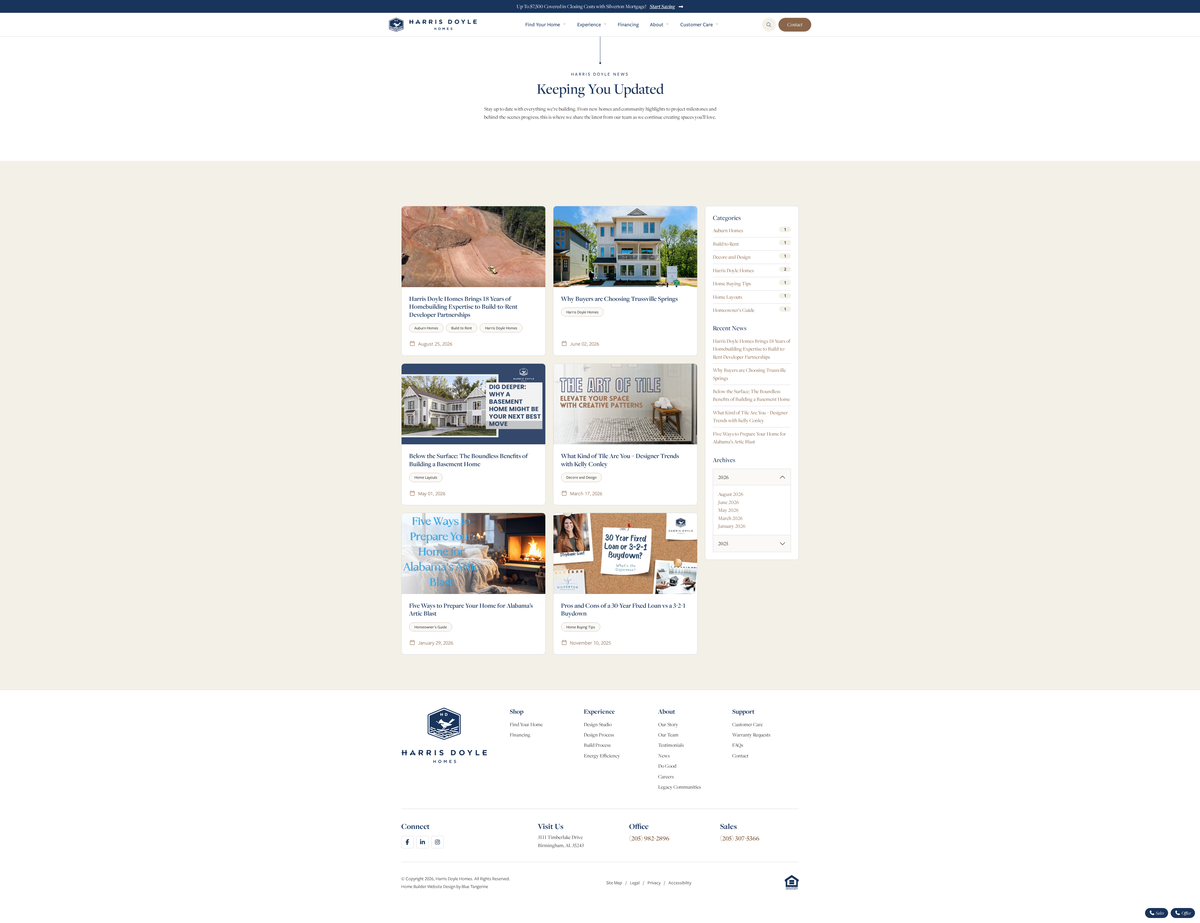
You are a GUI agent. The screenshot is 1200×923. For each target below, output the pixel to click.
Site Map (614, 883)
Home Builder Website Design (428, 886)
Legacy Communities (679, 787)
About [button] (657, 24)
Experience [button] (589, 24)
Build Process (597, 745)
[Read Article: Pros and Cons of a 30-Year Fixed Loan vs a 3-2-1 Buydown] (625, 553)
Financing (628, 24)
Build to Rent (461, 328)
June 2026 (728, 502)
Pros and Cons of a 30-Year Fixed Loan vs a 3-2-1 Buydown (623, 609)
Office (1186, 913)
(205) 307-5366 (739, 838)
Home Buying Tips (580, 627)
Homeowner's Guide (430, 627)
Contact (794, 24)
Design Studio (598, 724)
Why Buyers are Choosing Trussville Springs (619, 298)
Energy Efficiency (602, 755)
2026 (723, 477)
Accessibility (679, 883)
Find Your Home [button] (543, 24)
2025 (723, 543)
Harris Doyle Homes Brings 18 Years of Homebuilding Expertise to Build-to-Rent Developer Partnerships (463, 306)
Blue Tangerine (475, 886)
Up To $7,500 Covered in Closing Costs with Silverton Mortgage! (596, 6)
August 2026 (730, 494)
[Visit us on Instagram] (437, 842)
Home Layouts (425, 477)
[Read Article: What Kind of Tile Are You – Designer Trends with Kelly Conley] (625, 404)
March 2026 (730, 518)
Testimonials (671, 745)
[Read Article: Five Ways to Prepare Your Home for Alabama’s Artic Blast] (473, 553)
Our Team (668, 734)
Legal (635, 883)
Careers (666, 776)
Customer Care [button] (697, 24)
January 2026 (731, 526)
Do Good (667, 766)
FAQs (737, 745)
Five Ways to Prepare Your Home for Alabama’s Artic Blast (471, 609)
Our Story (668, 724)
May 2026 (728, 510)
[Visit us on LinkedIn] (422, 842)
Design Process (599, 734)
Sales (1159, 913)
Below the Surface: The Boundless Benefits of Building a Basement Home (468, 460)
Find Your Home (526, 724)
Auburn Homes (426, 328)
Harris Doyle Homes (501, 328)
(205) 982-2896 (649, 838)
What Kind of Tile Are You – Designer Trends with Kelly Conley (620, 460)
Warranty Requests (751, 734)
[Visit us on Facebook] (407, 842)
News (664, 755)
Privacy (655, 883)
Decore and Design (581, 477)
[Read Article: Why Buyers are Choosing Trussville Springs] (625, 246)
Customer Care (747, 724)
